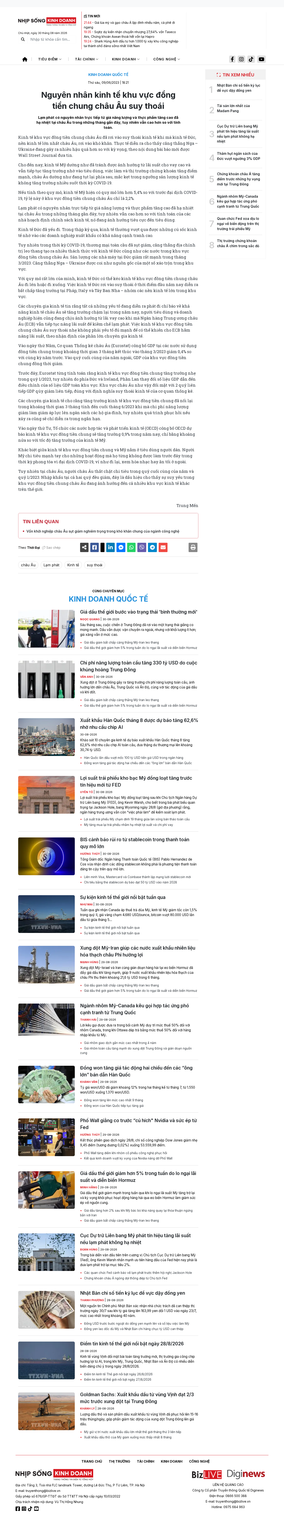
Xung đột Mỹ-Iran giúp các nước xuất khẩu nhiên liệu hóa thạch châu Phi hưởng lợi (137, 951)
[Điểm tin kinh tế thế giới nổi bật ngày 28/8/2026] (46, 1360)
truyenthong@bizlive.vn (43, 1491)
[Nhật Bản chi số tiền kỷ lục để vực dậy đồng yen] (46, 1310)
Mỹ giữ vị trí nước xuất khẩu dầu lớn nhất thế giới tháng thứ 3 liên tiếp (132, 1432)
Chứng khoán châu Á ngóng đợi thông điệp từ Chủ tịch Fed (125, 1278)
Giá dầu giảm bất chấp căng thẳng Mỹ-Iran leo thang (121, 642)
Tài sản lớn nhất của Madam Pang (233, 108)
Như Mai (86, 904)
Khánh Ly (87, 1408)
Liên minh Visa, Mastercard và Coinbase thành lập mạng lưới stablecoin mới (137, 877)
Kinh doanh (124, 59)
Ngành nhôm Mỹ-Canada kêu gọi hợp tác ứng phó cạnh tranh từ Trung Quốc (134, 1009)
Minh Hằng (89, 1187)
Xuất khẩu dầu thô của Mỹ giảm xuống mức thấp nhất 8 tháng (127, 1437)
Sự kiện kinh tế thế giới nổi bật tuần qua (123, 897)
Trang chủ (91, 1461)
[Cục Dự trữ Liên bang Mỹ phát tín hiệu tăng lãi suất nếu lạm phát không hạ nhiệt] (46, 1252)
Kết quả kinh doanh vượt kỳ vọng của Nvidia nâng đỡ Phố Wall (127, 1158)
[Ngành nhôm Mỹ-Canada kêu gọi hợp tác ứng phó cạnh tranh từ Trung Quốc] (46, 1022)
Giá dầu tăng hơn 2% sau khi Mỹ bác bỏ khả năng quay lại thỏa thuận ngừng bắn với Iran (136, 1213)
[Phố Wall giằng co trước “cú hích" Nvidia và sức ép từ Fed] (46, 1137)
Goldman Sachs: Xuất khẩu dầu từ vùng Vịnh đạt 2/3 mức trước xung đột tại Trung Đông (137, 1398)
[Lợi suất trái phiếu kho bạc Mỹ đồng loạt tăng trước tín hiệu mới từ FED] (46, 795)
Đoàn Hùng (89, 1249)
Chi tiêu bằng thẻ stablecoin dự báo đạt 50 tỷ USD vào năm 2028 (130, 882)
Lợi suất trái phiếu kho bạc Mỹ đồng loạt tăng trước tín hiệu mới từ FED (136, 781)
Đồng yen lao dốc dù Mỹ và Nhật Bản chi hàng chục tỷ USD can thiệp (133, 1329)
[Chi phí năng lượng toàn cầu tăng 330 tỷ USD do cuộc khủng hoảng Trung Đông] (46, 679)
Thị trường (119, 1461)
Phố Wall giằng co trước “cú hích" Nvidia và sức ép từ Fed (138, 1124)
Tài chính (85, 59)
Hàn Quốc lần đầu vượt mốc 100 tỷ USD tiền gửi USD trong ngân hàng (133, 758)
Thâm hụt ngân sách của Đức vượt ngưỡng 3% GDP (238, 156)
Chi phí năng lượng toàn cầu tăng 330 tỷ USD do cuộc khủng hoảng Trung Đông (138, 666)
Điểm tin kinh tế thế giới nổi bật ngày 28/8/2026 (132, 1343)
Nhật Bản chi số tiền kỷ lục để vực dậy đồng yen (132, 1293)
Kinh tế (73, 565)
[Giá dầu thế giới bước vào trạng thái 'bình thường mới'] (46, 629)
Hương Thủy (90, 853)
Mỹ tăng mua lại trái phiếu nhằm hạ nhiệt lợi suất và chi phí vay (128, 825)
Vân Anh (87, 676)
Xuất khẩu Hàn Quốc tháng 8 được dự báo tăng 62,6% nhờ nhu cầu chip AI (139, 724)
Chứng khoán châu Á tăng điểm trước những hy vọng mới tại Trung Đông (238, 179)
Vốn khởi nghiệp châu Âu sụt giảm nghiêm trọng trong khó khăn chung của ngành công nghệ (102, 531)
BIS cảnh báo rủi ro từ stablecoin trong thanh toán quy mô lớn (134, 843)
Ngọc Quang (90, 619)
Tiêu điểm (48, 59)
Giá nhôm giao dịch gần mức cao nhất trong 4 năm (119, 1043)
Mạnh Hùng (89, 962)
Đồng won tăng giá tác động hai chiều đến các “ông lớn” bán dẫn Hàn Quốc (137, 763)
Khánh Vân (89, 1082)
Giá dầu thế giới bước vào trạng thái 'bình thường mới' (138, 612)
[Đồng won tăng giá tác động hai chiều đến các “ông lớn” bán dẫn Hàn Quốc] (46, 1084)
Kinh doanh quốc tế (108, 74)
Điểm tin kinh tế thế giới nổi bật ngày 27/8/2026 (117, 1379)
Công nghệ (165, 59)
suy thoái (94, 565)
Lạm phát (51, 565)
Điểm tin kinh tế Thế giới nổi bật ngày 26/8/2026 (118, 1374)
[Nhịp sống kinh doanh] (54, 1475)
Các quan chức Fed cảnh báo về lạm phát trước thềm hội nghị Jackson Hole (137, 1272)
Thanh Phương (92, 1300)
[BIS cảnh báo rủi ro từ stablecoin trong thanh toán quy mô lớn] (46, 856)
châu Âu (28, 565)
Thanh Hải (88, 1019)
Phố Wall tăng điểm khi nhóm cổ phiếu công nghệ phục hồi (125, 1153)
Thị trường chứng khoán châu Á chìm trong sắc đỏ (238, 243)
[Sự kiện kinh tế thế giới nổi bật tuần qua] (46, 914)
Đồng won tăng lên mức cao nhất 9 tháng (113, 1100)
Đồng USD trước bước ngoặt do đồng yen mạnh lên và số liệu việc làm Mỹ (136, 1323)
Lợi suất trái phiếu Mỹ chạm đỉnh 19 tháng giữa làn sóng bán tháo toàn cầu (136, 819)
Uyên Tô (87, 792)
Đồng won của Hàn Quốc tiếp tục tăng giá (113, 1105)
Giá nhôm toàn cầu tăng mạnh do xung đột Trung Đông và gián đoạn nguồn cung (136, 1051)
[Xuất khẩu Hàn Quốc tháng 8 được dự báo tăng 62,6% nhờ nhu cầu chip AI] (46, 737)
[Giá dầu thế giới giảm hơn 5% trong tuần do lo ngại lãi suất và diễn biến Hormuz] (46, 1190)
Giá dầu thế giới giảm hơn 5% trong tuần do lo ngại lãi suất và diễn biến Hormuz (140, 648)
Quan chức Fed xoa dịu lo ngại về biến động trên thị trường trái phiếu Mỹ (238, 224)
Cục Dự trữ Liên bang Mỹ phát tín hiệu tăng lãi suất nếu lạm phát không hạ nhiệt (135, 1239)
